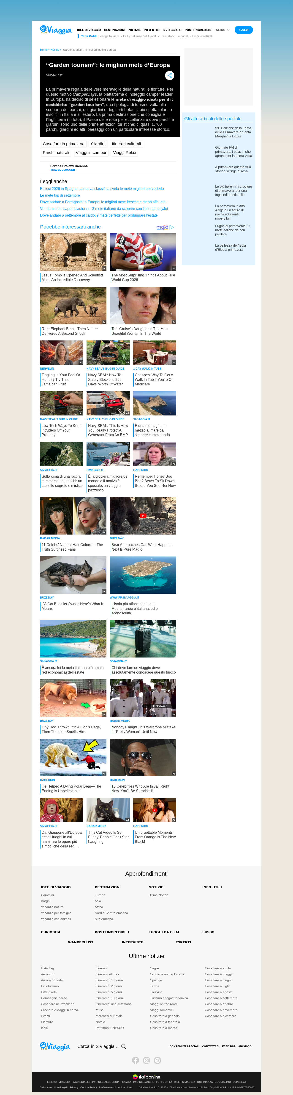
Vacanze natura (52, 907)
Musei (100, 1010)
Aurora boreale (52, 980)
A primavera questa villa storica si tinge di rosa (233, 169)
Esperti (183, 942)
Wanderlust (80, 942)
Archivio (245, 1046)
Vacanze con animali (56, 919)
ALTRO (220, 29)
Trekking (156, 992)
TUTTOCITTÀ (164, 1082)
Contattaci (210, 1046)
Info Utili (212, 887)
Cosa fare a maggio (219, 974)
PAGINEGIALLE (81, 1082)
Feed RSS (229, 1046)
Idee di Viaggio (56, 887)
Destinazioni (114, 29)
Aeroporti (47, 974)
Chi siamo (46, 1087)
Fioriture (47, 1022)
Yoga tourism (110, 36)
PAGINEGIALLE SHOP (105, 1082)
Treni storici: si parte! (174, 36)
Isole (44, 1028)
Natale (100, 1022)
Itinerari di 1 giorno (109, 980)
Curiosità (50, 932)
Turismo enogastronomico (169, 998)
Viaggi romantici (161, 1010)
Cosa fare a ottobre (219, 1004)
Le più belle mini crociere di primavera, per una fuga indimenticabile (233, 190)
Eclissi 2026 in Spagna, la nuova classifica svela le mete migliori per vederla (102, 189)
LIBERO (52, 1082)
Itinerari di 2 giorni (109, 986)
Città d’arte (49, 992)
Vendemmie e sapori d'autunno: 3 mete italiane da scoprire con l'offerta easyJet (104, 209)
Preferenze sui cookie (112, 1087)
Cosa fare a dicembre (220, 1016)
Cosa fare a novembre (221, 1010)
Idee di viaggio (89, 29)
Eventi (45, 1016)
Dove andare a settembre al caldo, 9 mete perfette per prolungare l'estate (99, 215)
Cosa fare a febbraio (165, 1022)
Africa (99, 907)
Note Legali (61, 1087)
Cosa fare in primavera (63, 144)
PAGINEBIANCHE (143, 1082)
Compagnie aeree (54, 998)
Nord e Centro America (111, 913)
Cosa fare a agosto (219, 992)
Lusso (208, 932)
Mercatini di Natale (109, 1016)
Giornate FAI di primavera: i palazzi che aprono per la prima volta (233, 151)
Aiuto (130, 1087)
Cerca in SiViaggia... (98, 1046)
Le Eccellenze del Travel (139, 36)
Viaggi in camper (91, 152)
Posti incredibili (198, 29)
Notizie (135, 29)
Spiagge (156, 980)
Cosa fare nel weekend (57, 1004)
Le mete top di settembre (60, 195)
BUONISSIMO (223, 1082)
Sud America (104, 919)
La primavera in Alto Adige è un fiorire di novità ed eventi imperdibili (230, 212)
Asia (98, 901)
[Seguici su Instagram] (146, 1060)
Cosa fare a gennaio (165, 1016)
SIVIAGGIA (188, 1082)
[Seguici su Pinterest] (157, 1060)
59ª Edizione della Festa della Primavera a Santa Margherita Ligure (233, 132)
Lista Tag (47, 968)
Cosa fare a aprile (218, 968)
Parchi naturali (56, 152)
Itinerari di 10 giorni (110, 998)
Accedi (244, 29)
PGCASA (126, 1082)
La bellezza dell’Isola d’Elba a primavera (230, 247)
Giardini (98, 144)
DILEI (177, 1082)
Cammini (47, 895)
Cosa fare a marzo (163, 1028)
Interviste (132, 942)
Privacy (74, 1087)
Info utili (152, 29)
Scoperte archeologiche (167, 974)
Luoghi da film (164, 932)
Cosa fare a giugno (219, 980)
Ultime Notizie (158, 895)
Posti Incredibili (112, 932)
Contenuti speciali (184, 1046)
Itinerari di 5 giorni (109, 992)
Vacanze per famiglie (56, 913)
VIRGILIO (64, 1082)
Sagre (154, 968)
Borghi (45, 901)
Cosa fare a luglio (217, 986)
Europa (100, 895)
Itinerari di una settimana (114, 1004)
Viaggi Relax (124, 152)
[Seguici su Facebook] (135, 1060)
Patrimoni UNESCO (110, 1028)
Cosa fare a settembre (221, 998)
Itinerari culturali (126, 144)
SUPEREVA (239, 1082)
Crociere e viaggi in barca (59, 1010)
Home (44, 49)
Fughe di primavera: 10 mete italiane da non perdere (232, 230)
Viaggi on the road (163, 1004)
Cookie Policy (88, 1087)
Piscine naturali (202, 36)
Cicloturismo (50, 986)
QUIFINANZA (205, 1082)
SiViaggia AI (172, 29)
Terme (154, 986)
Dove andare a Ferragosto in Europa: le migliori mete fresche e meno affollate (102, 202)
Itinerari (101, 968)
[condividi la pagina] (169, 75)
